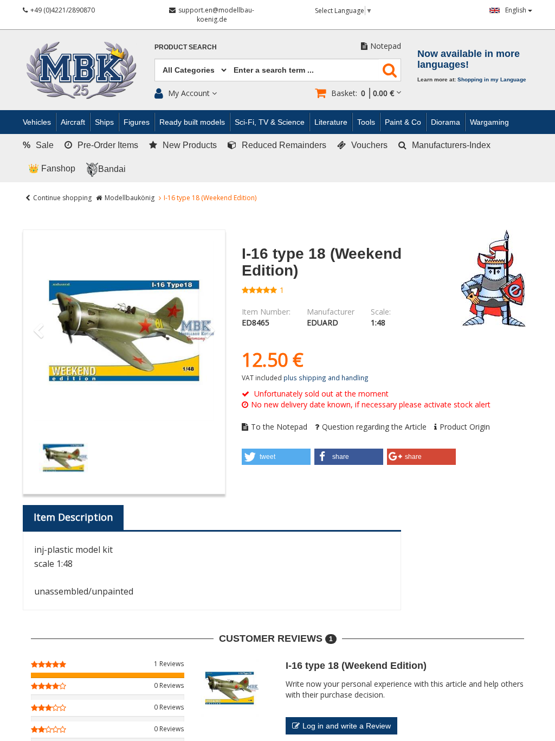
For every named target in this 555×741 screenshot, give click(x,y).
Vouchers (369, 145)
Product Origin (465, 426)
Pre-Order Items (108, 145)
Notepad (385, 46)
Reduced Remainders (284, 145)
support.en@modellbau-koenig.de (216, 14)
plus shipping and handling (326, 377)
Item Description (73, 516)
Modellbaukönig (129, 197)
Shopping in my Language (491, 79)
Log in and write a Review (346, 725)
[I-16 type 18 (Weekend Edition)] (124, 331)
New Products (190, 145)
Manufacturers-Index (451, 145)
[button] (276, 457)
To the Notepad (279, 426)
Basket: (362, 93)
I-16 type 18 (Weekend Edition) (356, 665)
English (516, 10)
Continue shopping (62, 197)
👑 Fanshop (51, 168)
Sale (38, 145)
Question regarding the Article (374, 426)
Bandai (112, 169)
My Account (189, 93)
